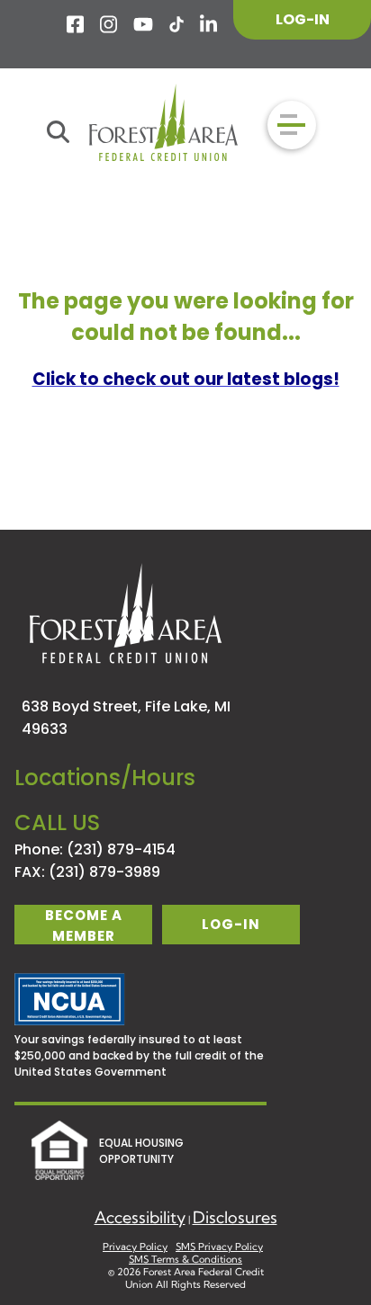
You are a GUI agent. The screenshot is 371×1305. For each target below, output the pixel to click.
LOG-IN (303, 19)
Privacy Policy (135, 1246)
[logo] (163, 124)
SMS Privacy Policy (219, 1246)
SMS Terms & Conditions (185, 1259)
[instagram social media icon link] (110, 24)
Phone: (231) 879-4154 (95, 849)
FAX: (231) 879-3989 (87, 872)
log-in (231, 924)
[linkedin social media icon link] (210, 24)
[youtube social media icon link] (143, 24)
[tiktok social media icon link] (176, 24)
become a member (83, 925)
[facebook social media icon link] (76, 24)
